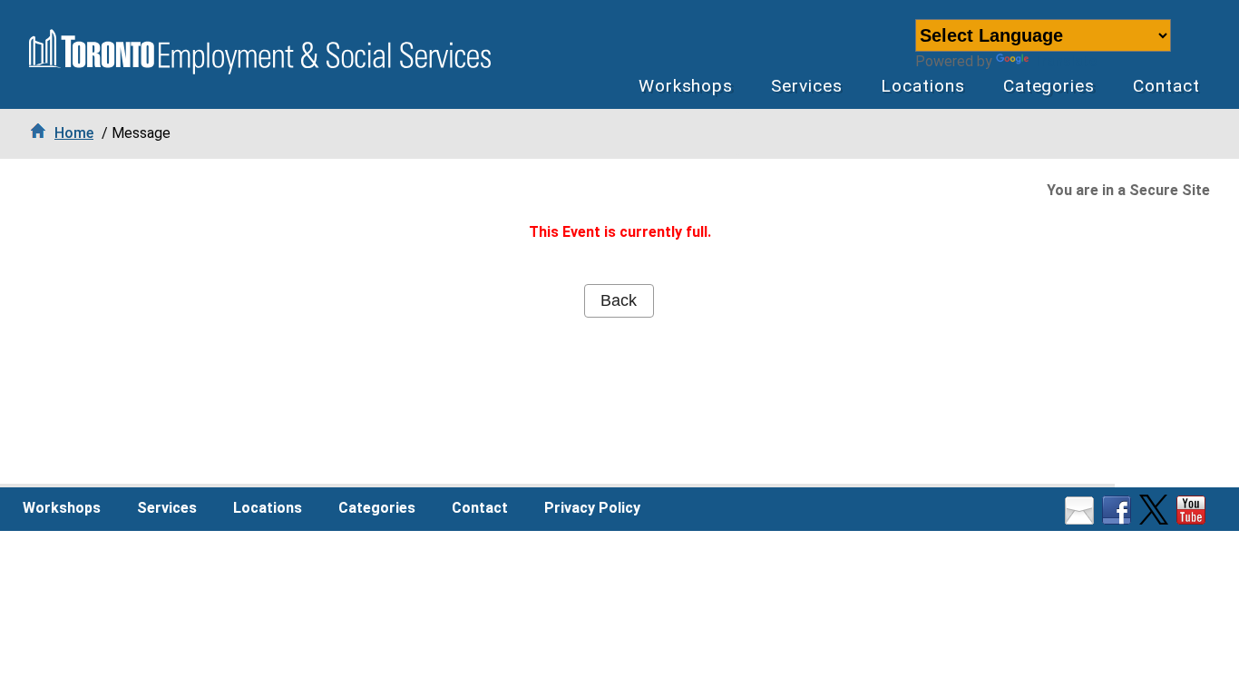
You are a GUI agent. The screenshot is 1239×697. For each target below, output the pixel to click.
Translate (1064, 61)
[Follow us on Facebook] (1119, 519)
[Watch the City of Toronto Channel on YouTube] (1193, 519)
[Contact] (1081, 519)
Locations (923, 85)
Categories (1049, 85)
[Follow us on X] (1156, 519)
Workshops (686, 85)
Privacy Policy (592, 507)
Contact (1166, 85)
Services (807, 85)
